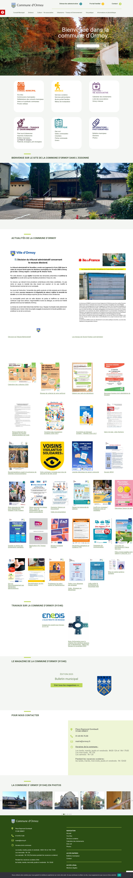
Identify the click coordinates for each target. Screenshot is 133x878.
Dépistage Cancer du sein (123, 508)
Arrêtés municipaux (23, 138)
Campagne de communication (98, 546)
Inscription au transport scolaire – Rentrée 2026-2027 (86, 432)
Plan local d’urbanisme (24, 133)
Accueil (68, 833)
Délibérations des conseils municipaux (30, 99)
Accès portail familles (62, 99)
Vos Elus (69, 836)
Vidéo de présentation (58, 512)
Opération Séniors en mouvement (58, 508)
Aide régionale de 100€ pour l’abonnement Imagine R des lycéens (16, 509)
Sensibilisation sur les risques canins (35, 584)
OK (119, 875)
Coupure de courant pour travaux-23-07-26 (53, 625)
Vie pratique (89, 12)
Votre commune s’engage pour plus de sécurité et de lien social (53, 472)
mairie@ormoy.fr (82, 741)
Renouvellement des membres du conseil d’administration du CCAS (20, 433)
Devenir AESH (109, 472)
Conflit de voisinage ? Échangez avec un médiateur (100, 509)
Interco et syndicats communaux (28, 101)
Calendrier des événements (101, 97)
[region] (66, 46)
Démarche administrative (68, 4)
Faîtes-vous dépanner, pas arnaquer (75, 584)
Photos (94, 138)
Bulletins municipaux (99, 133)
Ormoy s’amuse (97, 101)
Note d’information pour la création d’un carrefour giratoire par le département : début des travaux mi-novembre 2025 (78, 644)
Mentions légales (71, 868)
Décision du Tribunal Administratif (19, 337)
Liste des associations (100, 99)
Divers (57, 140)
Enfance (30, 12)
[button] (2, 12)
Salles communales (61, 134)
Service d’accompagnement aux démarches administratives (16, 586)
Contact (115, 4)
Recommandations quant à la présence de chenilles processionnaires (22, 472)
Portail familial (95, 4)
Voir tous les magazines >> (66, 685)
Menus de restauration (62, 102)
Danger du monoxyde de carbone (80, 508)
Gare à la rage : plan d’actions (114, 432)
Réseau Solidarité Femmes (57, 546)
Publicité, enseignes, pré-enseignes (29, 142)
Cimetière (58, 136)
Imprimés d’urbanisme (24, 136)
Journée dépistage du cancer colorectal (85, 472)
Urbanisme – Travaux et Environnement (69, 12)
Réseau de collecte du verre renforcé (52, 393)
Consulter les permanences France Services (122, 547)
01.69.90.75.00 (81, 736)
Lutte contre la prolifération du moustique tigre (93, 585)
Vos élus (20, 95)
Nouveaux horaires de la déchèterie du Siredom (117, 394)
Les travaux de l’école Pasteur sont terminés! (87, 337)
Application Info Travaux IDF (37, 546)
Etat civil (58, 131)
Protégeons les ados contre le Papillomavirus (56, 584)
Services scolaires (61, 95)
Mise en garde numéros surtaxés (116, 572)
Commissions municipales (26, 97)
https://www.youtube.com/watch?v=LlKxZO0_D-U (124, 552)
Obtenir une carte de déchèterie (82, 393)
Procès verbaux (22, 104)
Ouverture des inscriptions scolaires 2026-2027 (53, 432)
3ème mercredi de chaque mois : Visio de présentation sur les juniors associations (38, 510)
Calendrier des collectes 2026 (18, 384)
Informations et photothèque (106, 12)
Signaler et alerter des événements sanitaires (16, 546)
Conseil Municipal (18, 12)
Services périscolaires (62, 97)
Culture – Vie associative (45, 12)
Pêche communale (61, 138)
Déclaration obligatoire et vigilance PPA (80, 546)
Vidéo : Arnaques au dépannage (74, 589)
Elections (95, 136)
